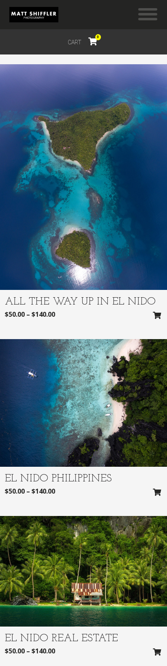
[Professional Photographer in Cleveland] (33, 14)
